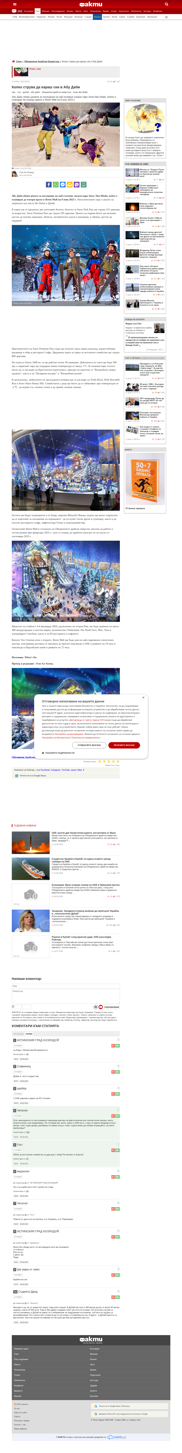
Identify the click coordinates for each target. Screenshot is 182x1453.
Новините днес (21, 1348)
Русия (59, 17)
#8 (27, 1191)
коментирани (149, 358)
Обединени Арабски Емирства (42, 61)
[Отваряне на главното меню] (15, 4)
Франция (68, 17)
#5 (26, 1215)
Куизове (94, 1396)
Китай (114, 17)
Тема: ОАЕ (35, 69)
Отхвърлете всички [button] (89, 745)
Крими (106, 11)
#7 (27, 1159)
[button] (58, 752)
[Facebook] (49, 184)
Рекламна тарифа (21, 1421)
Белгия (106, 17)
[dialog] (91, 726)
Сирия (122, 17)
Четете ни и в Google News (33, 775)
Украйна (97, 17)
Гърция (88, 17)
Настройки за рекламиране (69, 734)
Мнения (45, 11)
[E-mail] (70, 184)
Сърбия (130, 17)
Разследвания (58, 11)
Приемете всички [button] (124, 745)
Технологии (95, 11)
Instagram (55, 770)
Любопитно (136, 11)
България (28, 11)
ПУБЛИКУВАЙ (111, 1007)
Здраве (93, 1385)
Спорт (114, 11)
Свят (37, 11)
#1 (26, 1183)
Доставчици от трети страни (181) (87, 719)
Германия (41, 17)
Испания (79, 17)
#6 (27, 1054)
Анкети (93, 1391)
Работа (17, 1416)
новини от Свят (139, 164)
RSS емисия (22, 1404)
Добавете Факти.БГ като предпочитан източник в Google (123, 1414)
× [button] (143, 698)
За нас (17, 1408)
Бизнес (70, 11)
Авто (86, 11)
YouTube (66, 770)
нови (161, 358)
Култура (147, 11)
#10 (27, 1132)
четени (136, 358)
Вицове (17, 1396)
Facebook (45, 770)
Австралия (152, 17)
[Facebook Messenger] (63, 184)
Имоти (78, 11)
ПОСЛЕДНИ (18, 1034)
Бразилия (140, 17)
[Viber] (76, 184)
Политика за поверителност (86, 737)
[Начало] (91, 4)
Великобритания (27, 17)
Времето (18, 1391)
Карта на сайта (20, 1412)
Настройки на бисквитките (56, 737)
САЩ (15, 17)
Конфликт (157, 11)
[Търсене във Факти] (166, 4)
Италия (51, 17)
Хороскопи (124, 11)
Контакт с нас (20, 1425)
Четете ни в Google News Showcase (114, 1406)
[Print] (83, 184)
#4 (26, 1303)
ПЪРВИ (29, 1034)
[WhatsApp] (56, 184)
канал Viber (76, 770)
